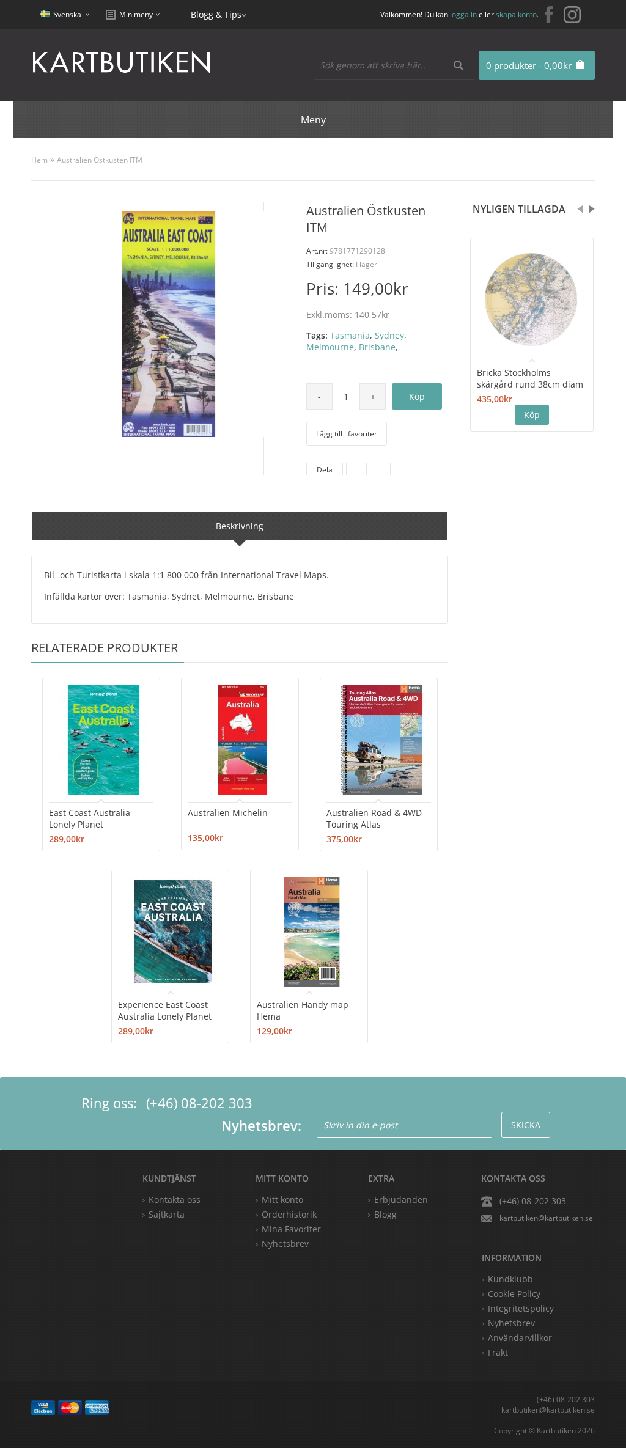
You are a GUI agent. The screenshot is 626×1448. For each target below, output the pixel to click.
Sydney (389, 335)
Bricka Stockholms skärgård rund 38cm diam (530, 378)
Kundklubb (510, 1279)
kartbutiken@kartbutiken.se (546, 1218)
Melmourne (330, 347)
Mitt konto (282, 1199)
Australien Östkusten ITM (99, 160)
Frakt (498, 1352)
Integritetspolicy (521, 1308)
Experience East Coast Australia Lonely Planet (165, 1010)
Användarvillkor (520, 1337)
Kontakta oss (175, 1199)
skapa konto (516, 14)
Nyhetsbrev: (261, 1125)
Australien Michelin (228, 812)
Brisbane (377, 347)
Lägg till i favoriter (346, 433)
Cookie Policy (514, 1293)
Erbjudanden (401, 1199)
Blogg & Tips (216, 14)
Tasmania (350, 335)
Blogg (385, 1214)
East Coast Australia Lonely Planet (89, 818)
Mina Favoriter (291, 1229)
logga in (463, 14)
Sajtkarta (167, 1214)
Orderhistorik (289, 1214)
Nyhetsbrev (285, 1243)
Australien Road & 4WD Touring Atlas (374, 818)
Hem (39, 160)
